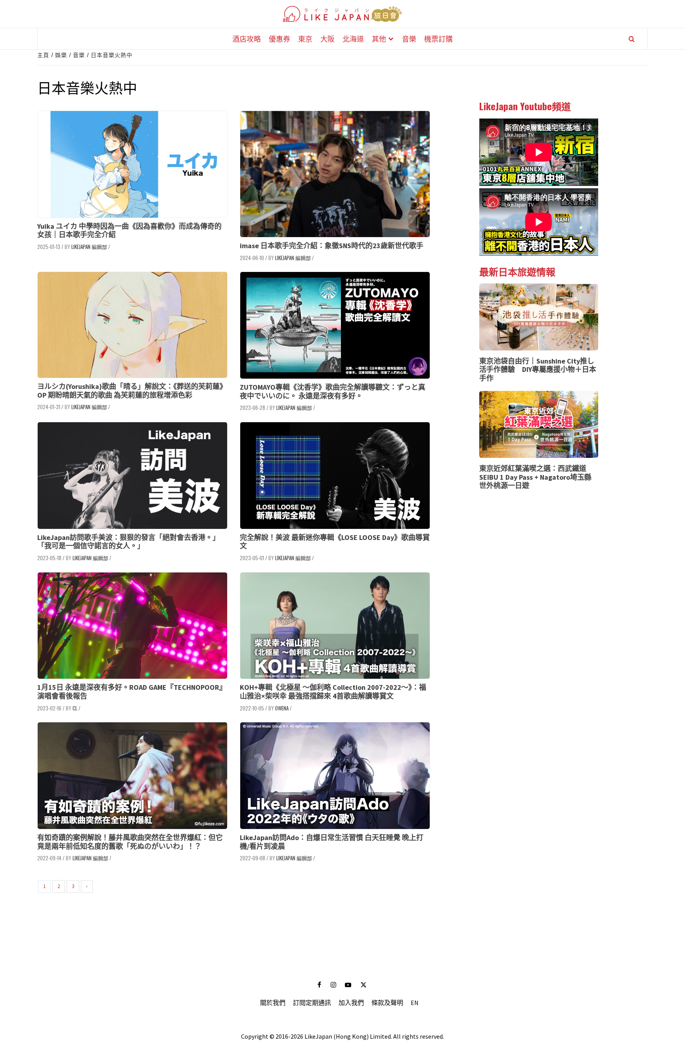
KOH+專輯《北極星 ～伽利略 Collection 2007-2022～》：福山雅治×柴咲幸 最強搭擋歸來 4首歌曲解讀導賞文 (333, 692)
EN (415, 1003)
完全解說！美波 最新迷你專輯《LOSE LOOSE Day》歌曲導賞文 (335, 542)
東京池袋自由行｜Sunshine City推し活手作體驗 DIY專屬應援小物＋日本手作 (537, 369)
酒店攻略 (246, 38)
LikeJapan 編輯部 (89, 247)
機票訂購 (438, 38)
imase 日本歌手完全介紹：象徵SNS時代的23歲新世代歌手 (331, 245)
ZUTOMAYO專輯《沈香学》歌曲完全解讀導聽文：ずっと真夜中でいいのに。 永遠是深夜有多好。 (332, 391)
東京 (305, 38)
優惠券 (279, 38)
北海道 (353, 38)
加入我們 (351, 1003)
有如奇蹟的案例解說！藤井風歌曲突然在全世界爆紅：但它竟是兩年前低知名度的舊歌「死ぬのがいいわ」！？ (130, 842)
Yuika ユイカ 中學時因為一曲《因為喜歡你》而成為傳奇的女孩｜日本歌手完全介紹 (129, 230)
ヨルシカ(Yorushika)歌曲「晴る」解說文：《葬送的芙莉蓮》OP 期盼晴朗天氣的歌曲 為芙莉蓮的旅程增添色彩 (132, 391)
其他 (379, 38)
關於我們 (272, 1003)
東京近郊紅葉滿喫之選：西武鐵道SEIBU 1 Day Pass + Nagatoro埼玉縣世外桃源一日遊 (535, 477)
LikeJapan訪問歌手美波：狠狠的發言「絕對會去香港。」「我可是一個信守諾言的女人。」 (128, 542)
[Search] (632, 39)
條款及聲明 (387, 1003)
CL (75, 708)
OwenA (282, 708)
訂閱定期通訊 (312, 1003)
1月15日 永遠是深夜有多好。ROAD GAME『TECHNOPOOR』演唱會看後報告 (131, 692)
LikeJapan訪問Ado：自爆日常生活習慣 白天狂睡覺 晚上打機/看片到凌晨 (331, 842)
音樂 (409, 38)
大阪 (327, 38)
